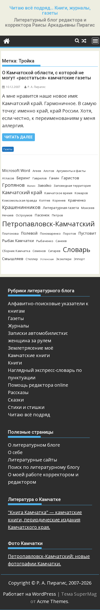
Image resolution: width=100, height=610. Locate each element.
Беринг (23, 178)
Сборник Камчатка (16, 251)
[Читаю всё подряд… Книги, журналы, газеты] (6, 40)
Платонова (10, 233)
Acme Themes (52, 601)
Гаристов (70, 178)
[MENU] (95, 40)
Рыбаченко (44, 241)
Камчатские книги (29, 355)
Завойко (44, 185)
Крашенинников (21, 207)
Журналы (18, 326)
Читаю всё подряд (29, 414)
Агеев (37, 171)
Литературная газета (61, 207)
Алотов (48, 171)
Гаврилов (40, 178)
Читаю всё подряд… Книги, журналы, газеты (50, 10)
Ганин (54, 178)
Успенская (47, 259)
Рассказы (18, 392)
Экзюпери (63, 259)
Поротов (69, 233)
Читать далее (18, 137)
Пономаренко (50, 233)
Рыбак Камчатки (18, 240)
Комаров (81, 193)
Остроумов (24, 215)
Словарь (76, 249)
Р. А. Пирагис (37, 87)
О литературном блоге (34, 445)
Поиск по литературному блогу (44, 467)
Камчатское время (58, 193)
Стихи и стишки (26, 407)
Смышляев (12, 258)
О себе (15, 452)
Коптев (44, 200)
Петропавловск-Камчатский (48, 223)
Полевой (29, 233)
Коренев (59, 200)
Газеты (7, 149)
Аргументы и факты (71, 171)
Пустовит (87, 233)
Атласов (8, 178)
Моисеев (87, 208)
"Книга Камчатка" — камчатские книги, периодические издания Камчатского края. (45, 519)
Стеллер (32, 259)
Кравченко (77, 200)
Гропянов (13, 185)
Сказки (16, 400)
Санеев (61, 241)
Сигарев (54, 251)
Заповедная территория (72, 186)
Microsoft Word (16, 170)
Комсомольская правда (19, 200)
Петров (57, 215)
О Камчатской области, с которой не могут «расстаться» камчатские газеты (46, 75)
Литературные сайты (32, 460)
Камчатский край (22, 192)
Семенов (39, 251)
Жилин (31, 185)
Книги (15, 363)
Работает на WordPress (29, 594)
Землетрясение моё (30, 348)
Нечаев (7, 215)
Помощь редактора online (38, 385)
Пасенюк (42, 215)
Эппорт (79, 259)
